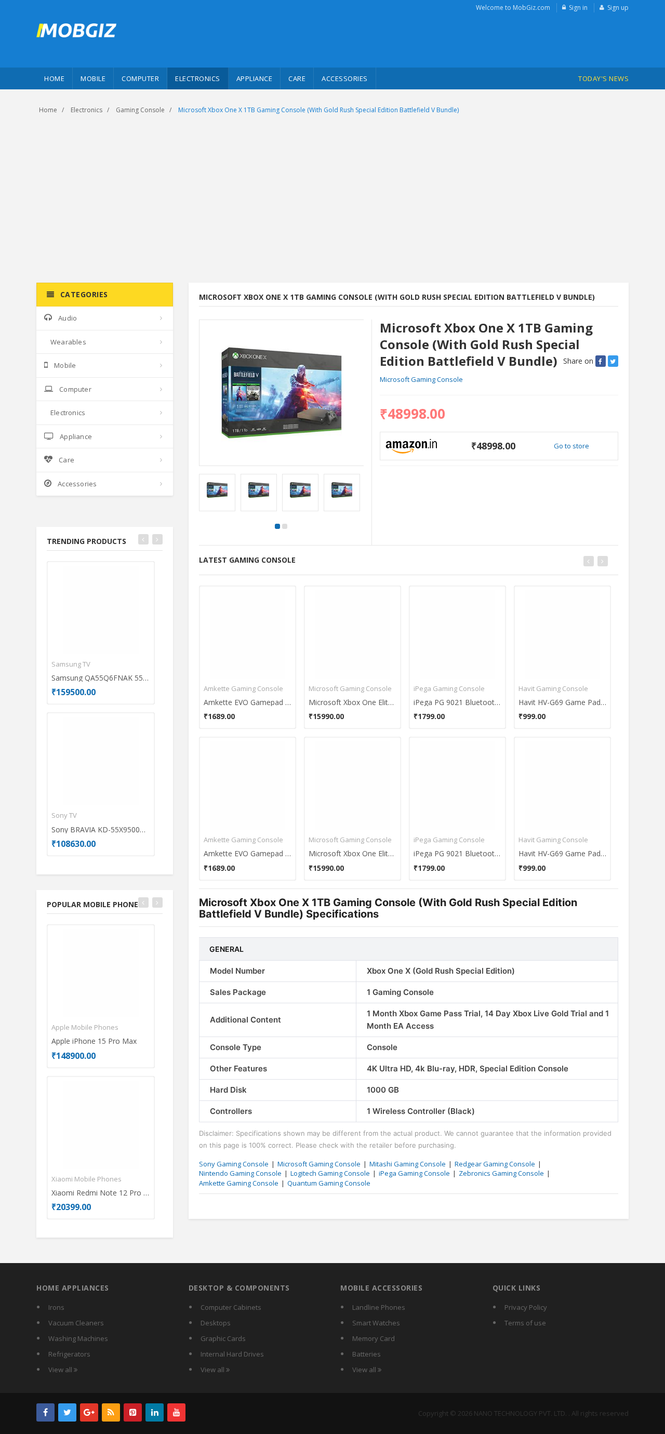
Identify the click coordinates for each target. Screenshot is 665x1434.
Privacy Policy (525, 1307)
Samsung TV (70, 664)
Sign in (578, 7)
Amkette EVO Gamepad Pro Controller (247, 702)
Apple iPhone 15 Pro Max (94, 1041)
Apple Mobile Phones (84, 1027)
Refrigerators (69, 1354)
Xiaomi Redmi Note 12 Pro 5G (100, 1193)
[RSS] (111, 1412)
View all (61, 1369)
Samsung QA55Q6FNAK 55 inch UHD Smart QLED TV (100, 678)
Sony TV (64, 815)
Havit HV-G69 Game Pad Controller (562, 702)
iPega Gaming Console (449, 688)
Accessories (345, 78)
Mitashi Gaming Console (407, 1164)
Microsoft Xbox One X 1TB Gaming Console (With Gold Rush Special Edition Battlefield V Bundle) (318, 109)
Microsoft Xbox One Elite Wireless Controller (352, 702)
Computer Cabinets (231, 1307)
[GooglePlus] (89, 1412)
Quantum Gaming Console (328, 1183)
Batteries (366, 1354)
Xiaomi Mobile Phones (86, 1179)
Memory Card (373, 1338)
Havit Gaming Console (553, 688)
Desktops (216, 1322)
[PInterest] (133, 1412)
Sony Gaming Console (234, 1164)
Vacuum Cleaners (76, 1322)
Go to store (571, 445)
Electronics (197, 78)
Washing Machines (78, 1338)
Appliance (254, 78)
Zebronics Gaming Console (501, 1173)
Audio (67, 318)
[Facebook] (45, 1412)
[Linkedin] (154, 1412)
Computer (140, 78)
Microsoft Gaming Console (421, 379)
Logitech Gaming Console (330, 1173)
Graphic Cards (223, 1338)
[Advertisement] (332, 199)
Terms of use (525, 1322)
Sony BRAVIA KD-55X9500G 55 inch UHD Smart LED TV (100, 829)
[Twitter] (67, 1412)
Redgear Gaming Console (495, 1164)
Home (54, 78)
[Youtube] (176, 1412)
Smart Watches (376, 1322)
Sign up (618, 7)
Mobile (93, 78)
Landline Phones (378, 1307)
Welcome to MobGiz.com (513, 7)
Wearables (68, 342)
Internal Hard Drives (232, 1354)
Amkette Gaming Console (243, 688)
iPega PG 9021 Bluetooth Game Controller (457, 702)
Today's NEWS (603, 78)
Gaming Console (140, 109)
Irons (56, 1307)
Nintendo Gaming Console (240, 1173)
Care (296, 78)
